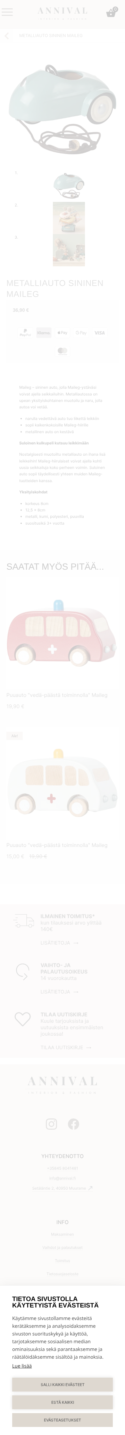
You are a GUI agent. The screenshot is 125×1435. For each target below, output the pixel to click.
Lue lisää (22, 1366)
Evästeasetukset (62, 1420)
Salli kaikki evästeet (63, 1384)
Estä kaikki (62, 1402)
